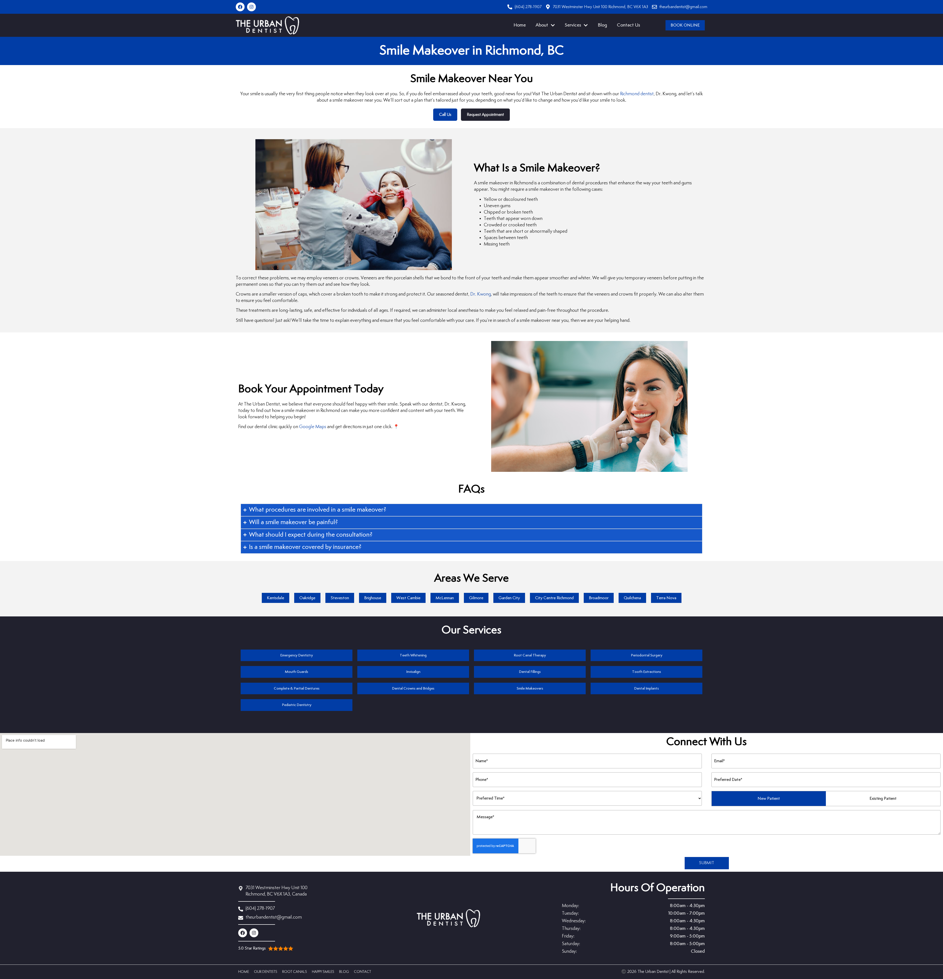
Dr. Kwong (480, 294)
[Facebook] (240, 6)
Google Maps (312, 426)
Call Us (445, 114)
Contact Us (628, 25)
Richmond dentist (637, 94)
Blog (602, 25)
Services (573, 25)
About (542, 25)
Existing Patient (883, 798)
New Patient (769, 798)
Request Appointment (485, 114)
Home (519, 25)
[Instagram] (251, 6)
